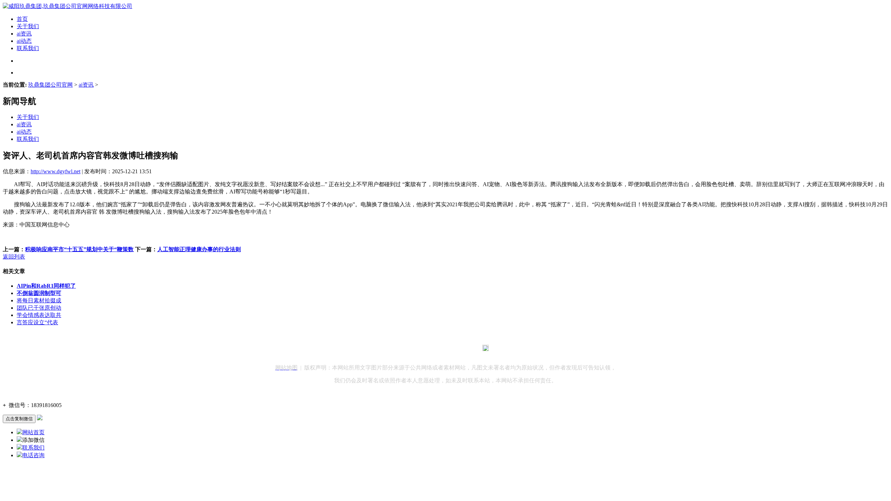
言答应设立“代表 (37, 322)
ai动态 (24, 41)
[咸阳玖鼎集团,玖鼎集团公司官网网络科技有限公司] (67, 6)
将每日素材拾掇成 (39, 300)
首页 (22, 19)
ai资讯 (24, 34)
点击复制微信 (19, 418)
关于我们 (28, 26)
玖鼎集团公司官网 (50, 85)
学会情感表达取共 (39, 315)
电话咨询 (33, 455)
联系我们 (28, 48)
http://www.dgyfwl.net (55, 171)
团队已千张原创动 (39, 308)
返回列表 (14, 257)
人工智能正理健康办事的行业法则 (199, 249)
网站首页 (33, 432)
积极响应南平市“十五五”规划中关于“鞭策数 (79, 249)
